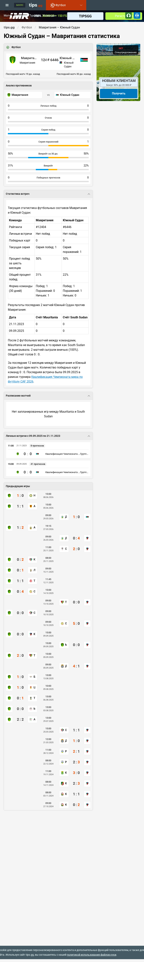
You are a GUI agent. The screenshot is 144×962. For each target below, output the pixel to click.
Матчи (8, 15)
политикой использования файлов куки (91, 954)
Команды (49, 15)
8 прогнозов (37, 445)
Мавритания (29, 58)
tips (35, 5)
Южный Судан (68, 58)
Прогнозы (21, 15)
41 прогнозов (38, 464)
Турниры (35, 15)
